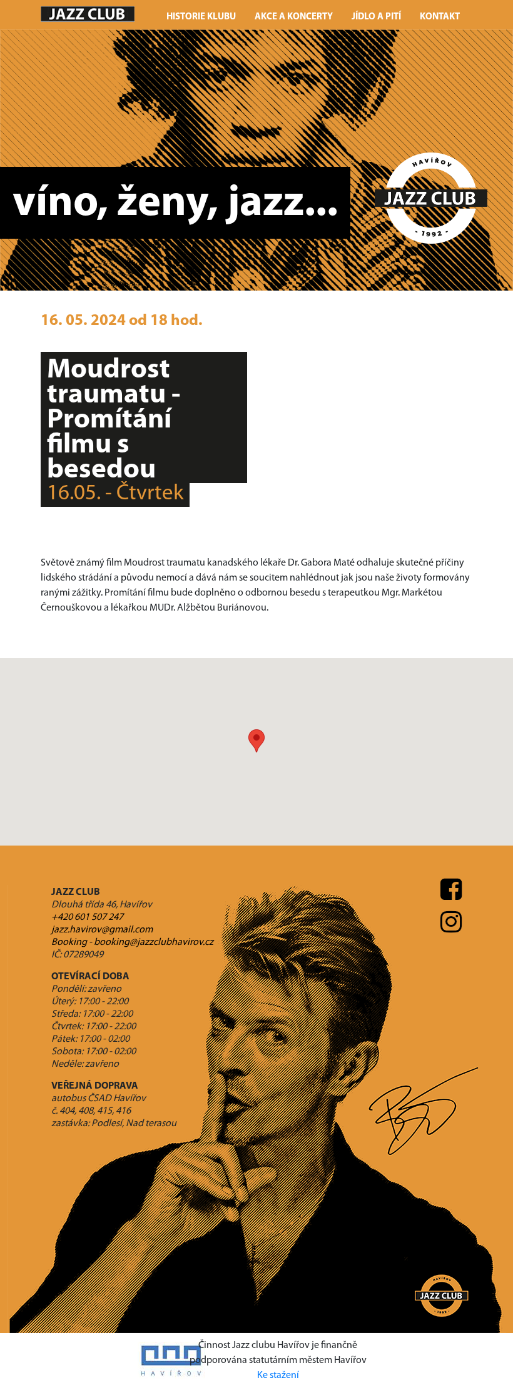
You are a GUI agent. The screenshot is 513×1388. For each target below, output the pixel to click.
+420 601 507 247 (87, 917)
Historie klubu (201, 17)
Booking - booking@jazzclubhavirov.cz (132, 942)
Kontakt (440, 17)
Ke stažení (278, 1376)
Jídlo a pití (376, 17)
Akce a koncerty (294, 17)
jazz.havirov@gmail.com (102, 930)
